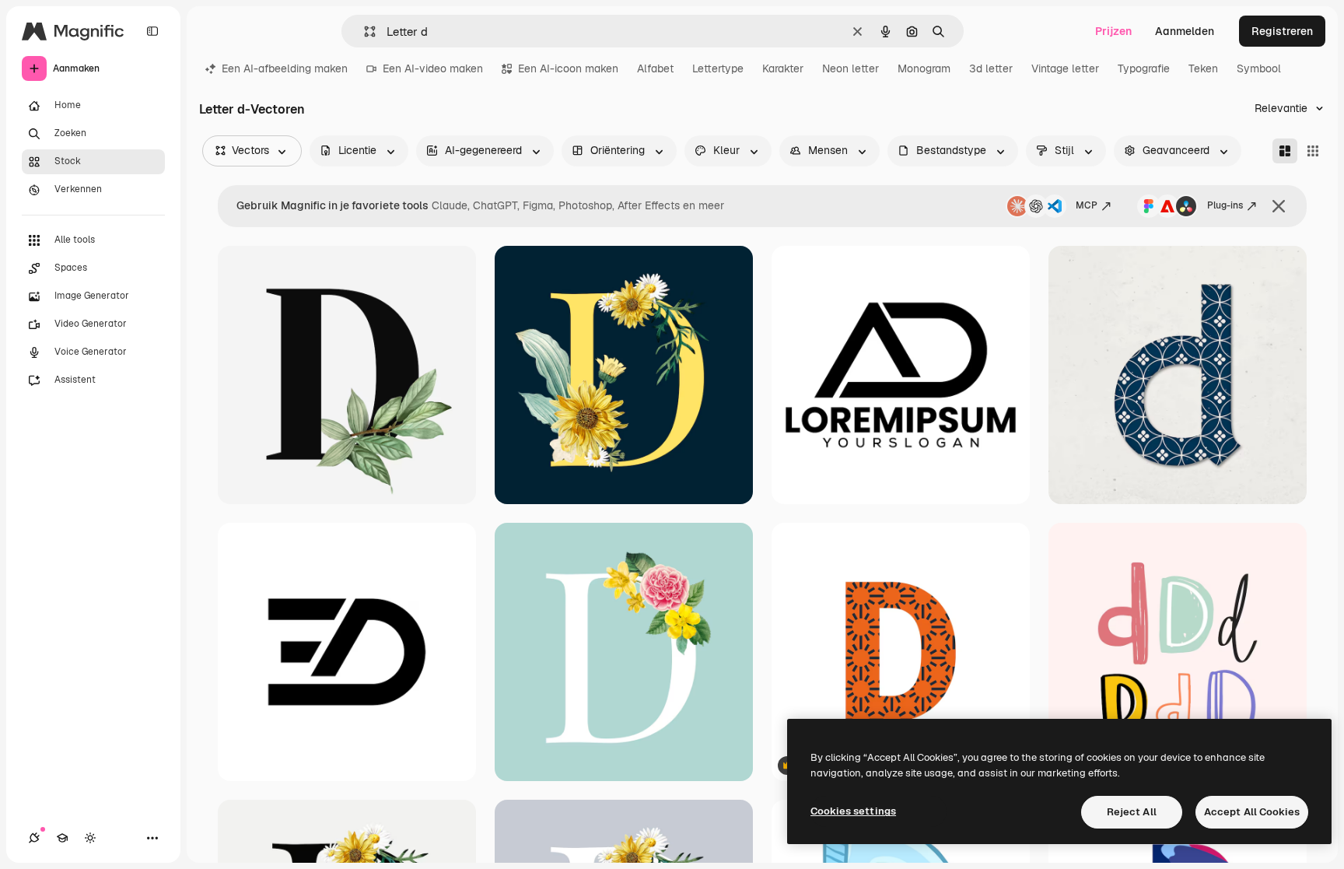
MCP (1086, 205)
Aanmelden (1184, 31)
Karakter (782, 68)
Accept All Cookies (1252, 811)
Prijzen (1113, 31)
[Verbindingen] (34, 837)
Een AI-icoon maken (568, 68)
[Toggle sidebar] (152, 31)
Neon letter (850, 68)
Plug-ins (1225, 205)
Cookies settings (853, 811)
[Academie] (62, 837)
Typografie (1144, 68)
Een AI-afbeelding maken (285, 68)
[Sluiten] (1278, 206)
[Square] (1312, 150)
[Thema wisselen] (90, 837)
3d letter (991, 68)
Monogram (924, 68)
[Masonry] (1284, 150)
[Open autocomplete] (363, 31)
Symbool (1259, 68)
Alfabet (655, 68)
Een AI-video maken (433, 68)
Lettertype (718, 68)
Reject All (1132, 811)
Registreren (1282, 31)
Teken (1203, 68)
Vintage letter (1065, 68)
